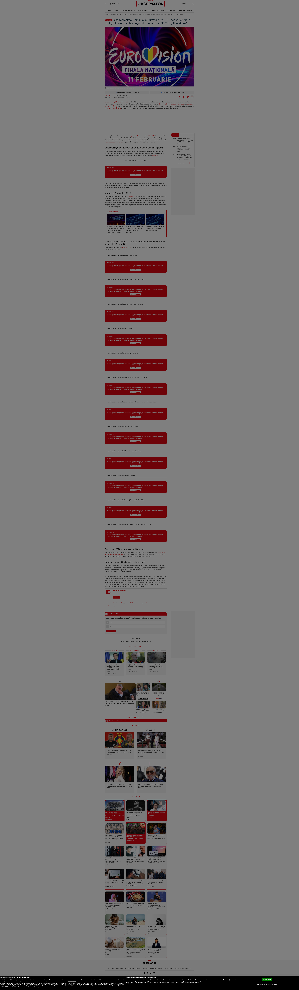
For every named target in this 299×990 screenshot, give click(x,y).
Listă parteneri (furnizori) (132, 983)
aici (17, 985)
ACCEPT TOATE (267, 979)
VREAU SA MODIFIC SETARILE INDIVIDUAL (266, 984)
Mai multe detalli (72, 981)
